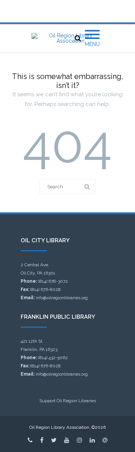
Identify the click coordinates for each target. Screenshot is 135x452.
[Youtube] (66, 440)
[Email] (105, 440)
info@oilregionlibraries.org (62, 297)
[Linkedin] (92, 440)
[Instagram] (79, 440)
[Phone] (30, 440)
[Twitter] (53, 440)
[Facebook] (41, 440)
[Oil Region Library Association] (68, 38)
